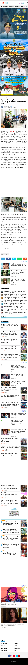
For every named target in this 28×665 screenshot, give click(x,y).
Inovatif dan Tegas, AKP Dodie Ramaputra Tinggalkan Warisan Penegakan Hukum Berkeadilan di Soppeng (9, 334)
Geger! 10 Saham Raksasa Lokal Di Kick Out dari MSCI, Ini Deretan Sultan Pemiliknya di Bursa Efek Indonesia (10, 404)
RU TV (15, 650)
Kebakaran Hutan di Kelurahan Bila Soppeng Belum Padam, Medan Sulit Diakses (9, 326)
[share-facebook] (8, 259)
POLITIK (15, 645)
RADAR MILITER (17, 6)
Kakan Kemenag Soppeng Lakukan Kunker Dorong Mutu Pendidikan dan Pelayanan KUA (9, 341)
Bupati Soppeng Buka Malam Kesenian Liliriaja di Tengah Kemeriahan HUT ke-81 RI (10, 553)
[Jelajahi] (26, 2)
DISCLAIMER (22, 660)
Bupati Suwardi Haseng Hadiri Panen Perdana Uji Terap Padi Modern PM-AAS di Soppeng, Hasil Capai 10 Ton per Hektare (10, 356)
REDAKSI (10, 660)
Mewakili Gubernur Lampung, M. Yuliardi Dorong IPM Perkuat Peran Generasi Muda (9, 494)
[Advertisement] (11, 182)
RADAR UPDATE (5, 6)
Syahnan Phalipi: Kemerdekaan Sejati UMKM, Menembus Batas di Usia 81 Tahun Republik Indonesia (10, 397)
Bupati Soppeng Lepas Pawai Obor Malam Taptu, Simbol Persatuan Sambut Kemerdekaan (11, 538)
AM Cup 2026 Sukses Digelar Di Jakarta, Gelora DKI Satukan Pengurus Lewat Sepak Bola (10, 389)
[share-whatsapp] (19, 259)
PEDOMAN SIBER (16, 660)
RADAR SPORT (17, 648)
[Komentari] (25, 259)
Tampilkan (24, 316)
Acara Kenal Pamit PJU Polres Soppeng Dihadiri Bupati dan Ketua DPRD (10, 347)
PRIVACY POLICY (14, 661)
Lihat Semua (14, 508)
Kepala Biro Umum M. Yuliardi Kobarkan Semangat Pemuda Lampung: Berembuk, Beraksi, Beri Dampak (9, 487)
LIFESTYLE (3, 645)
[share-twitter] (14, 259)
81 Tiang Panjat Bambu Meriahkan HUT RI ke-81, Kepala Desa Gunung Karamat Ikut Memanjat (10, 447)
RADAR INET (23, 6)
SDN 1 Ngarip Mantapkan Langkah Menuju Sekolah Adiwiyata (9, 454)
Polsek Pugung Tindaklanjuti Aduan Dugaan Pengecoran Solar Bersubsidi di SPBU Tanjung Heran (10, 440)
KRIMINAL (16, 643)
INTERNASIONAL (4, 643)
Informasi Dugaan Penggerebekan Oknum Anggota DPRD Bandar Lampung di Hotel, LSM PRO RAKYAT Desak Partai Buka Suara (10, 502)
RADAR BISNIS (11, 6)
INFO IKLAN (5, 660)
